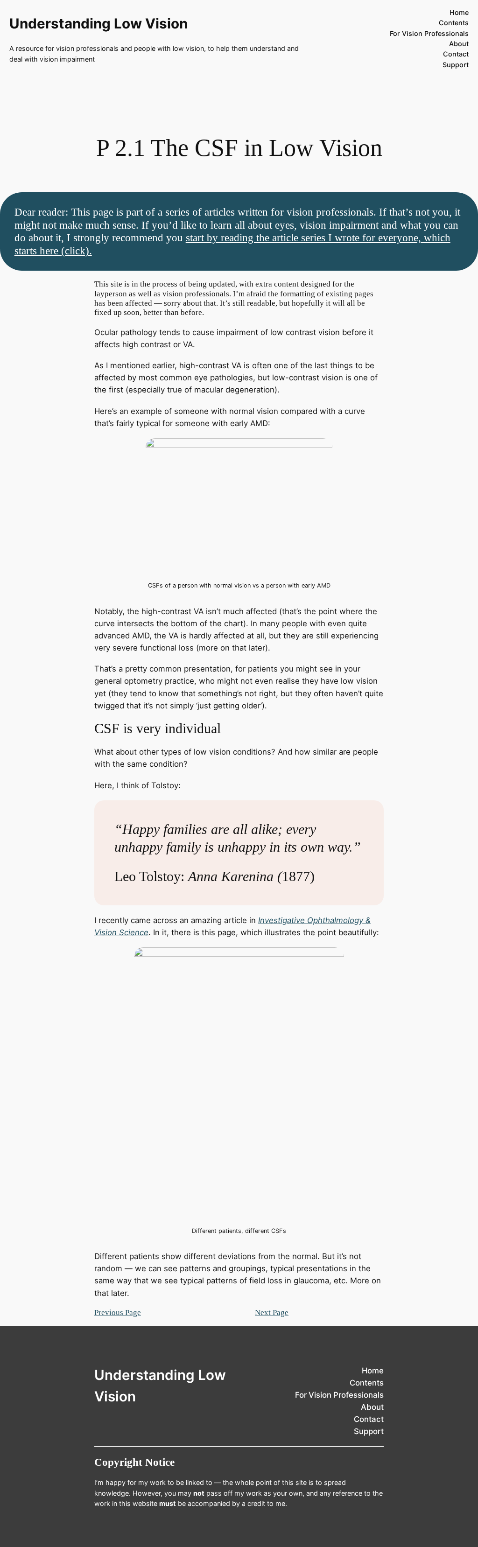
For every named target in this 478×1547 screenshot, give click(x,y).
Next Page (271, 1312)
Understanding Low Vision (98, 23)
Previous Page (117, 1312)
